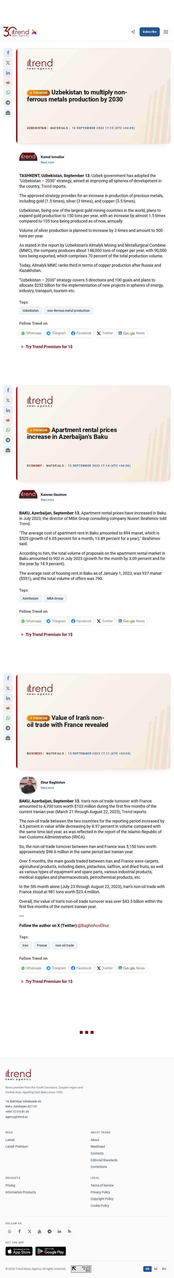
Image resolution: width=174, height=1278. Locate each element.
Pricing (10, 1185)
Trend (46, 186)
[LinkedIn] (59, 1231)
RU (164, 1268)
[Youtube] (39, 1231)
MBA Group (55, 598)
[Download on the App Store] (19, 1251)
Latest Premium (16, 1146)
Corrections (99, 1167)
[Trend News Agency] (18, 1075)
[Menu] (166, 31)
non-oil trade (65, 945)
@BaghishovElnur (93, 925)
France (42, 945)
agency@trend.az (16, 1117)
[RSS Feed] (69, 1231)
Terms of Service (102, 1185)
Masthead (98, 1146)
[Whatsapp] (9, 1231)
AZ (156, 1268)
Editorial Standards (104, 1160)
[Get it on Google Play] (50, 1251)
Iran (25, 945)
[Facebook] (19, 1231)
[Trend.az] (20, 32)
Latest (9, 1140)
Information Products (20, 1192)
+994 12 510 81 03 (17, 1111)
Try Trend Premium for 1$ (48, 346)
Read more (47, 162)
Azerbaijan (30, 598)
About (95, 1140)
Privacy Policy (100, 1192)
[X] (29, 1231)
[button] (8, 52)
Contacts (97, 1153)
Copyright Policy (102, 1199)
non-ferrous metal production (68, 310)
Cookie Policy (100, 1205)
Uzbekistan (31, 310)
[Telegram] (49, 1231)
